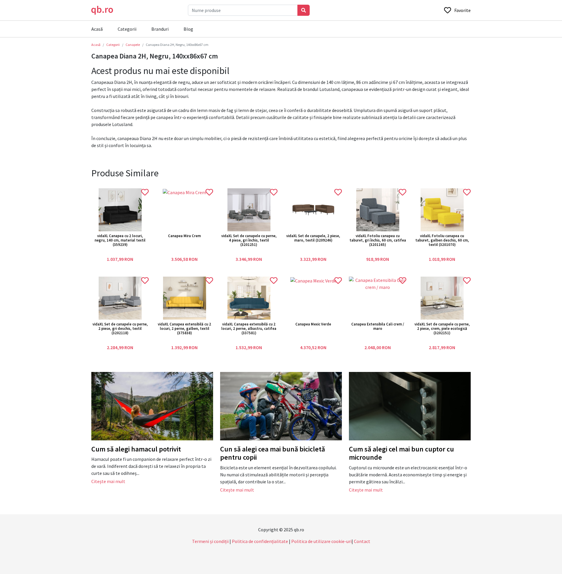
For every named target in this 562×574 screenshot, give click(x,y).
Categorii (127, 29)
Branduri (160, 29)
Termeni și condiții (210, 541)
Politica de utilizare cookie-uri (321, 541)
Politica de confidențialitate (260, 541)
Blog (188, 29)
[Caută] (303, 10)
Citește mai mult (108, 481)
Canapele (133, 44)
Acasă (97, 29)
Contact (362, 541)
